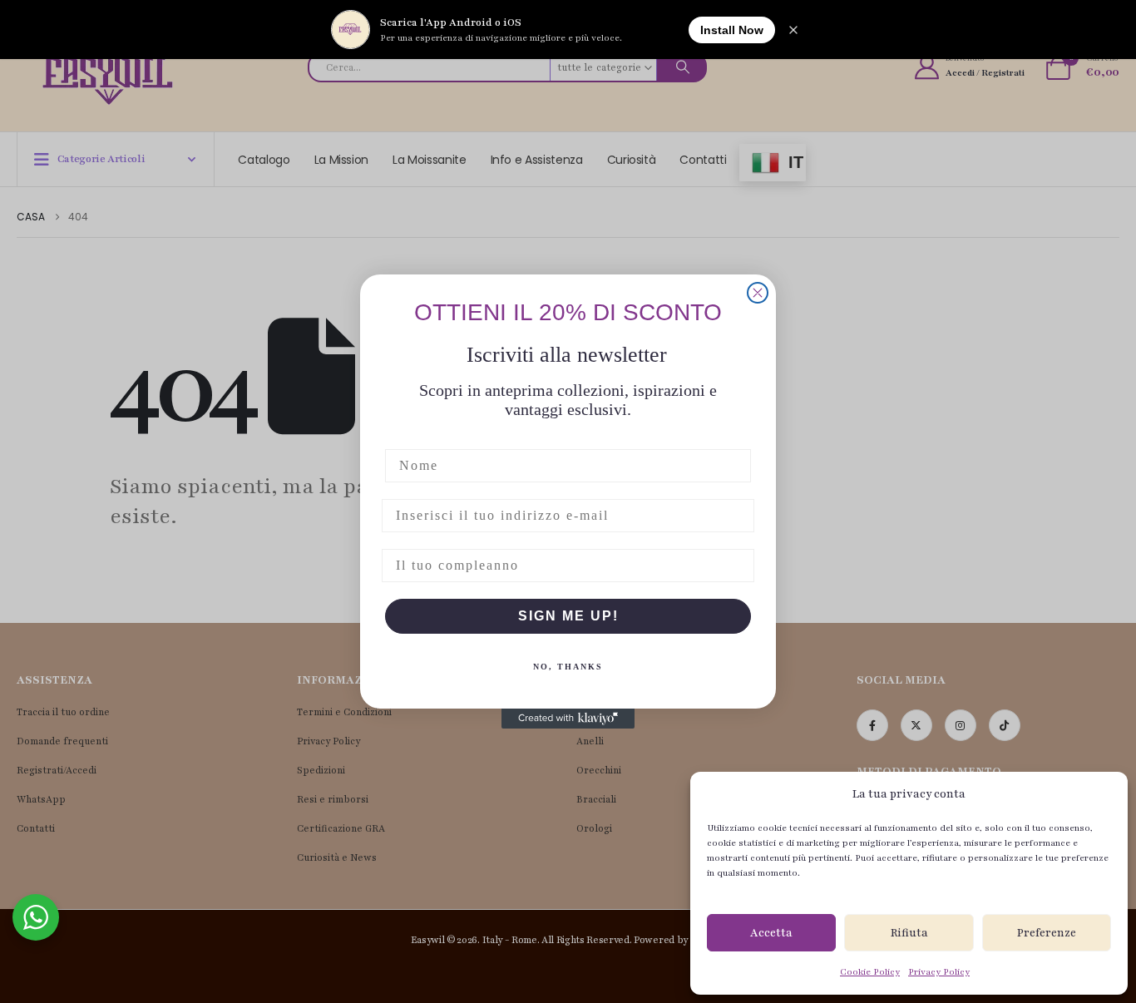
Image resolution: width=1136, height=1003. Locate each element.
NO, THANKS (568, 666)
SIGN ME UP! (568, 616)
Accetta (771, 933)
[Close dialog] (758, 293)
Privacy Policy (939, 972)
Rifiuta (909, 933)
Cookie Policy (870, 972)
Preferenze (1046, 933)
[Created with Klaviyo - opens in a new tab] (568, 719)
